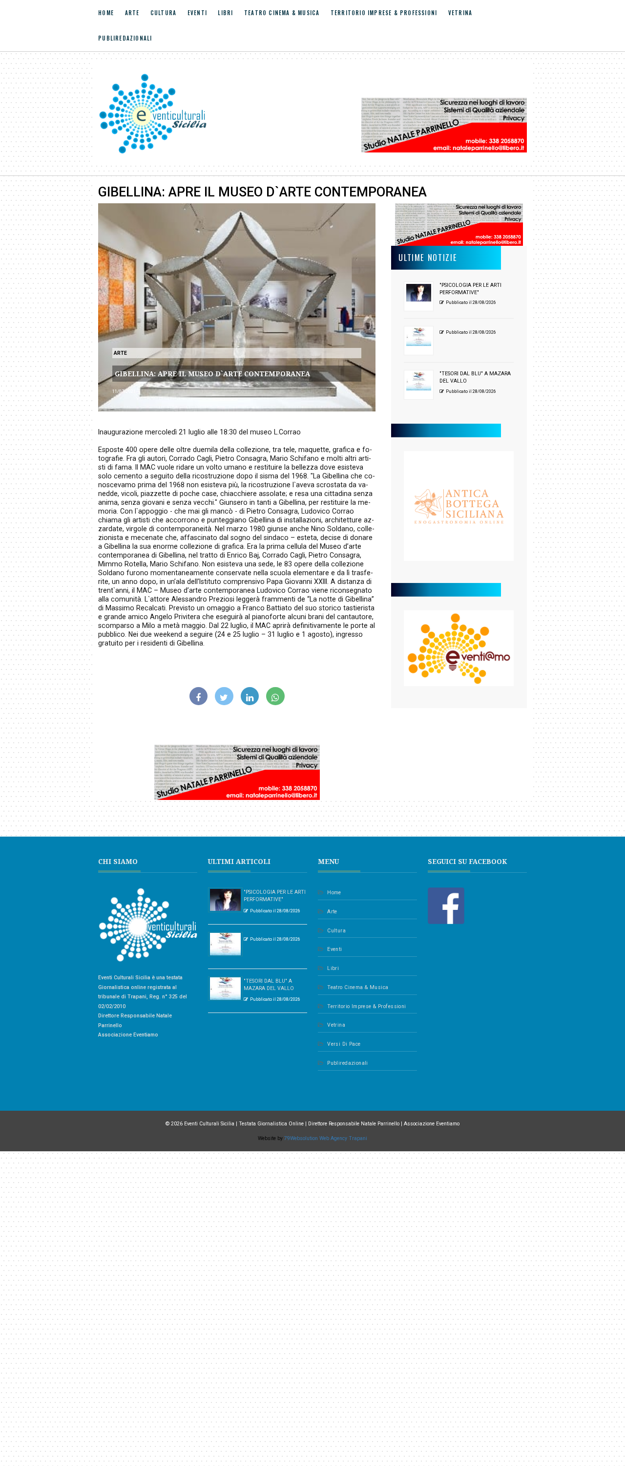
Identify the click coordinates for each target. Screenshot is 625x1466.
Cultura (163, 13)
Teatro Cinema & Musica (281, 13)
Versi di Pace (343, 1044)
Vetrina (460, 13)
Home (106, 13)
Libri (225, 13)
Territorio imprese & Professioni (384, 13)
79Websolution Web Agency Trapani (325, 1138)
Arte (132, 13)
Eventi (197, 13)
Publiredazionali (125, 38)
